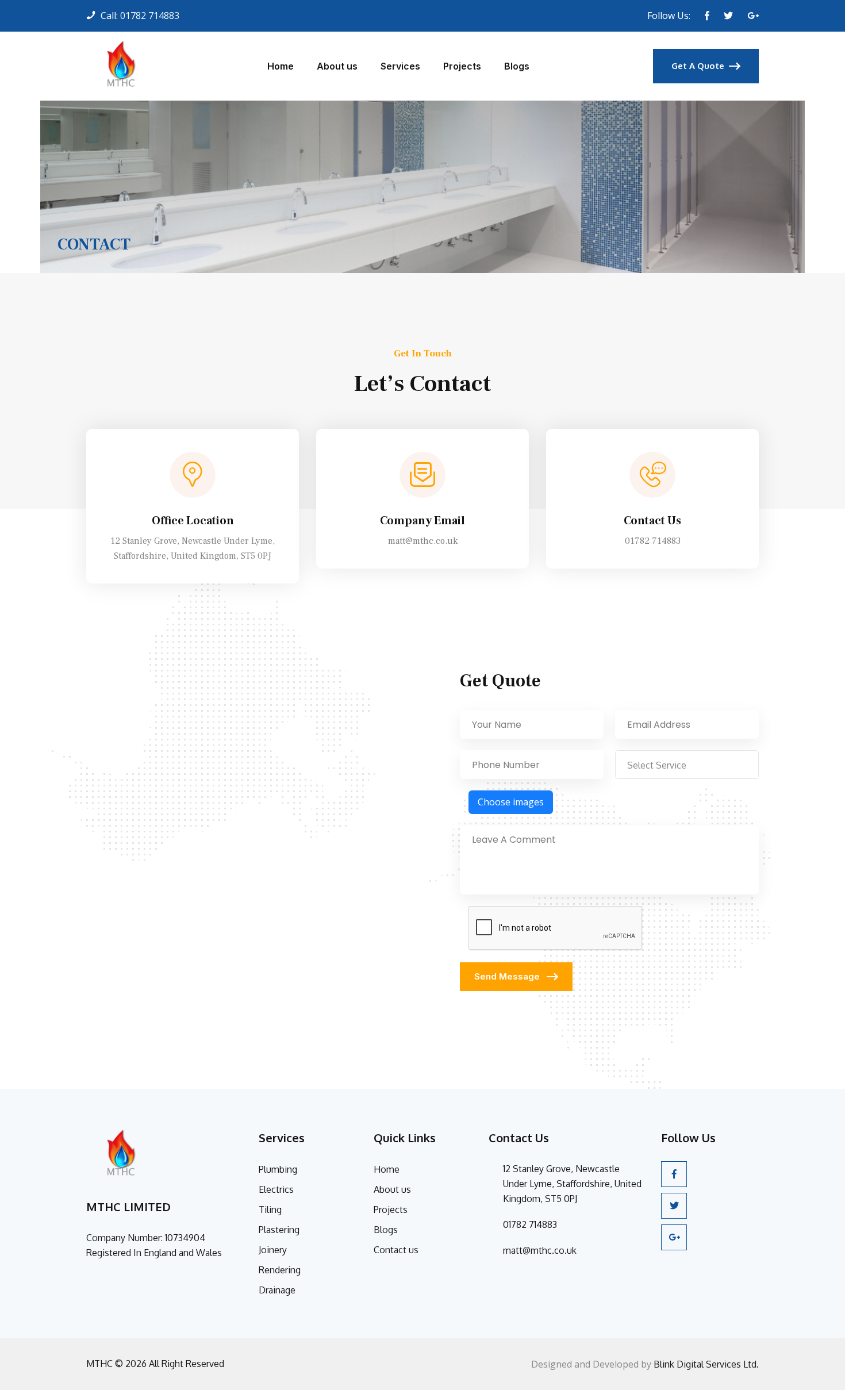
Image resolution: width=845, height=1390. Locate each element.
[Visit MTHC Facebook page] (707, 15)
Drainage (277, 1290)
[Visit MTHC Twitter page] (728, 15)
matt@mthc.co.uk (423, 541)
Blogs (516, 66)
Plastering (279, 1229)
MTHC (99, 1363)
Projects (462, 66)
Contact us (396, 1249)
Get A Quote (697, 65)
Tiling (270, 1209)
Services (400, 66)
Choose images (511, 802)
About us (337, 66)
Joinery (273, 1249)
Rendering (280, 1270)
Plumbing (278, 1169)
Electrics (276, 1189)
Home (280, 66)
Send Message (508, 976)
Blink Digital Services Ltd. (706, 1364)
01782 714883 (149, 15)
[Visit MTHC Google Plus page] (753, 15)
